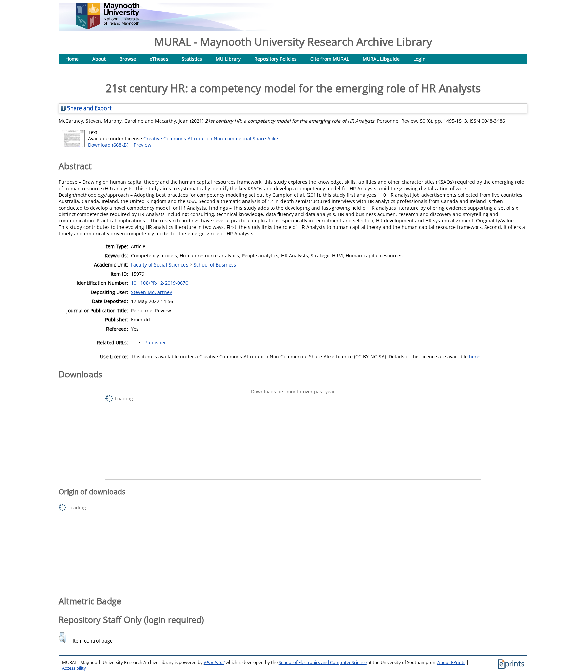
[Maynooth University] (107, 27)
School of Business (215, 264)
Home (72, 59)
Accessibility (74, 668)
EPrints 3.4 (214, 662)
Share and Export (89, 108)
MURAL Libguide (381, 59)
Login (419, 59)
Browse (127, 59)
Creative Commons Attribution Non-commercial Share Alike (210, 138)
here (474, 356)
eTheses (159, 59)
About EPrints (451, 662)
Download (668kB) (108, 145)
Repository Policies (275, 59)
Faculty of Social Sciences (159, 264)
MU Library (228, 59)
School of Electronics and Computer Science (323, 662)
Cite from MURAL (329, 59)
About (99, 59)
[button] (62, 637)
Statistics (192, 59)
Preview (142, 145)
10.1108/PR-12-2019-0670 (159, 283)
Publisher (155, 342)
